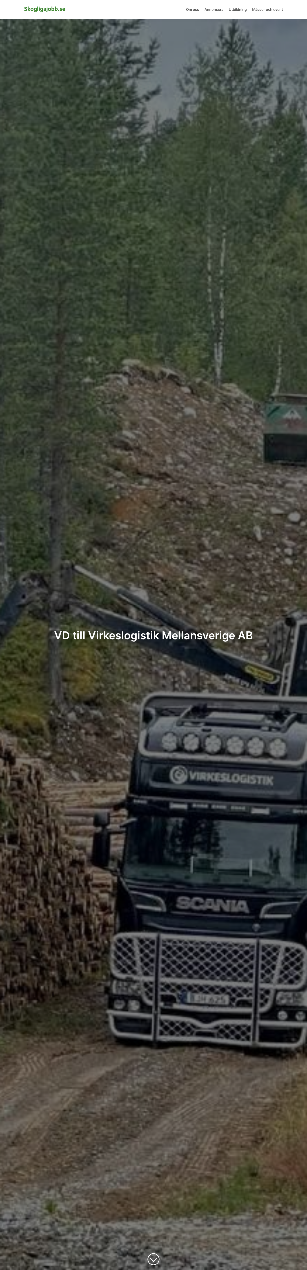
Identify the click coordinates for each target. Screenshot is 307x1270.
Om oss (192, 9)
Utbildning (238, 9)
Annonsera (214, 9)
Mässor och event (267, 9)
